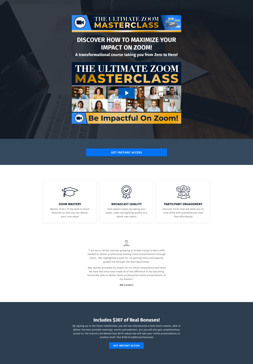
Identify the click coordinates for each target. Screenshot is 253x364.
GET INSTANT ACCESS (126, 152)
